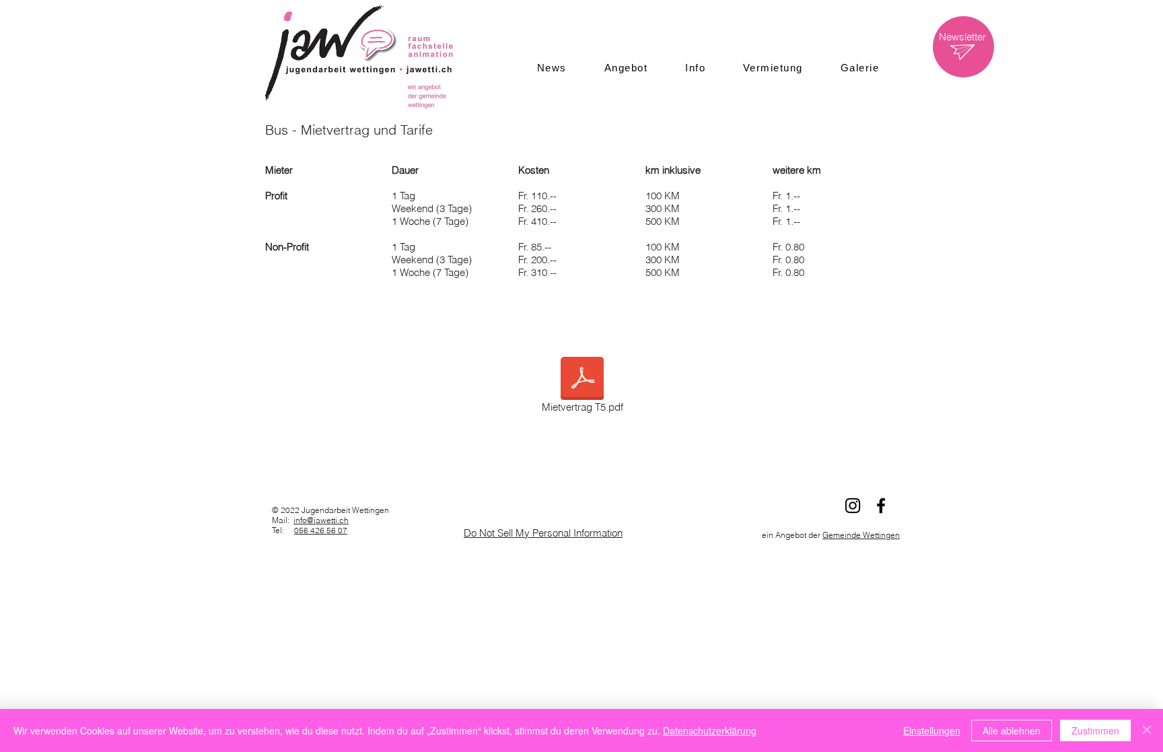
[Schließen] (1147, 730)
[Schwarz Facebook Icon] (881, 505)
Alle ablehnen (1012, 730)
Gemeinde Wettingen (861, 535)
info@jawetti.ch (321, 520)
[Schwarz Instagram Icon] (853, 505)
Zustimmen (1095, 730)
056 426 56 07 (320, 530)
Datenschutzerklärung (709, 730)
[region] (963, 46)
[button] (626, 67)
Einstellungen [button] (931, 730)
